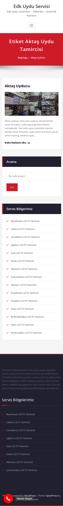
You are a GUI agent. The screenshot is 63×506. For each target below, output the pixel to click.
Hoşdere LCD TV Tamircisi (24, 300)
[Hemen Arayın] (8, 498)
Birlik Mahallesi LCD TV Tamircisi (27, 316)
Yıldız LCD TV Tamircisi (22, 324)
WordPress (30, 495)
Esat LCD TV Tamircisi (22, 252)
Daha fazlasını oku (15, 142)
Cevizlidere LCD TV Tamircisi (25, 237)
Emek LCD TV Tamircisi (22, 260)
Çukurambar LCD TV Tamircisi (26, 276)
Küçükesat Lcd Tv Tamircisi (24, 292)
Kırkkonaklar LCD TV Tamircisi (26, 332)
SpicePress (51, 495)
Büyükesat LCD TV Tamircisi (25, 221)
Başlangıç (22, 57)
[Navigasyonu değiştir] (31, 25)
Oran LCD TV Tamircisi (22, 308)
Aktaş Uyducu (38, 57)
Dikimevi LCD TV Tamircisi (24, 268)
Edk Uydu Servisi (31, 6)
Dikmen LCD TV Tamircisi (23, 284)
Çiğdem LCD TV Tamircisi (23, 244)
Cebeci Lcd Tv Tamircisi (22, 229)
